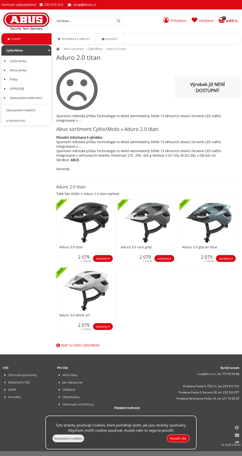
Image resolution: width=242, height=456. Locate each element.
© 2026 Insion (231, 445)
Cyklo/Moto (95, 49)
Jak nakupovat (72, 382)
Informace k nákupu (75, 39)
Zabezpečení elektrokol (26, 98)
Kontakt (111, 39)
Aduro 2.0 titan (116, 49)
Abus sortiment (74, 49)
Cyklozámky (18, 61)
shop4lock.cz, (207, 374)
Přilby (14, 79)
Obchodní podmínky (22, 375)
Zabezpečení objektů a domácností (20, 115)
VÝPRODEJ (17, 88)
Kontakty (14, 397)
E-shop (15, 39)
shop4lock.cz (84, 4)
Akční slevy (70, 375)
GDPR (12, 389)
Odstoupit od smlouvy (78, 404)
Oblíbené (68, 389)
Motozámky (18, 70)
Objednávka (70, 397)
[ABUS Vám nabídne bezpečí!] (58, 49)
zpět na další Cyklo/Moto (80, 345)
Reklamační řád (19, 382)
